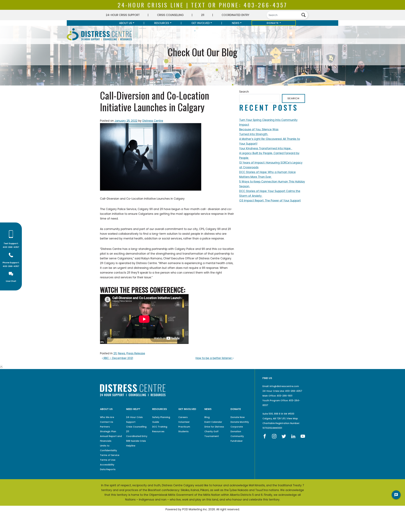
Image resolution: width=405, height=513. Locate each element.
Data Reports (107, 469)
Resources (161, 23)
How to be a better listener (214, 358)
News (235, 23)
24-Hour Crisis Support (123, 15)
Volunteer (184, 422)
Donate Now (238, 417)
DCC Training (159, 426)
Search (244, 92)
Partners (105, 426)
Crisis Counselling (170, 15)
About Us (125, 23)
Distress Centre (152, 121)
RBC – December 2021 (118, 358)
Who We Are (107, 417)
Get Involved (200, 23)
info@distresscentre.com (284, 386)
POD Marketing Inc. (195, 509)
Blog (207, 417)
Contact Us (106, 422)
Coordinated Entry (235, 15)
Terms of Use (107, 459)
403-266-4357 (265, 5)
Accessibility (107, 464)
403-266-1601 (284, 395)
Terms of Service (109, 455)
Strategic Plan (108, 431)
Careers (183, 417)
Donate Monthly (240, 422)
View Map (292, 418)
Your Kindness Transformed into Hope (265, 148)
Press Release (135, 353)
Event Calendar (213, 422)
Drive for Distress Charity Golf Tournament (214, 431)
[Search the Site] (287, 15)
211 (202, 15)
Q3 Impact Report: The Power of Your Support (270, 200)
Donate (273, 23)
